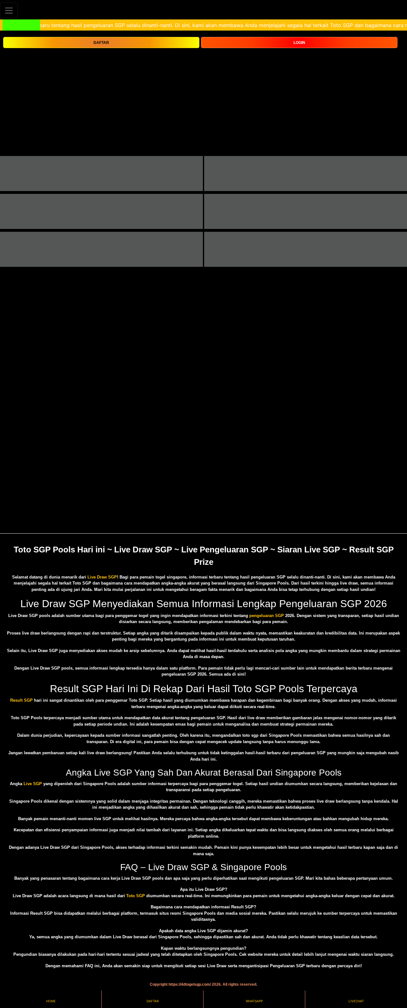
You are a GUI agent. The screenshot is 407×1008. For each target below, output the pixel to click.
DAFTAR (101, 42)
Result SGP (21, 700)
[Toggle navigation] (9, 10)
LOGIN (299, 42)
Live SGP (33, 783)
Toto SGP (135, 895)
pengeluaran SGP (266, 615)
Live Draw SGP (102, 577)
